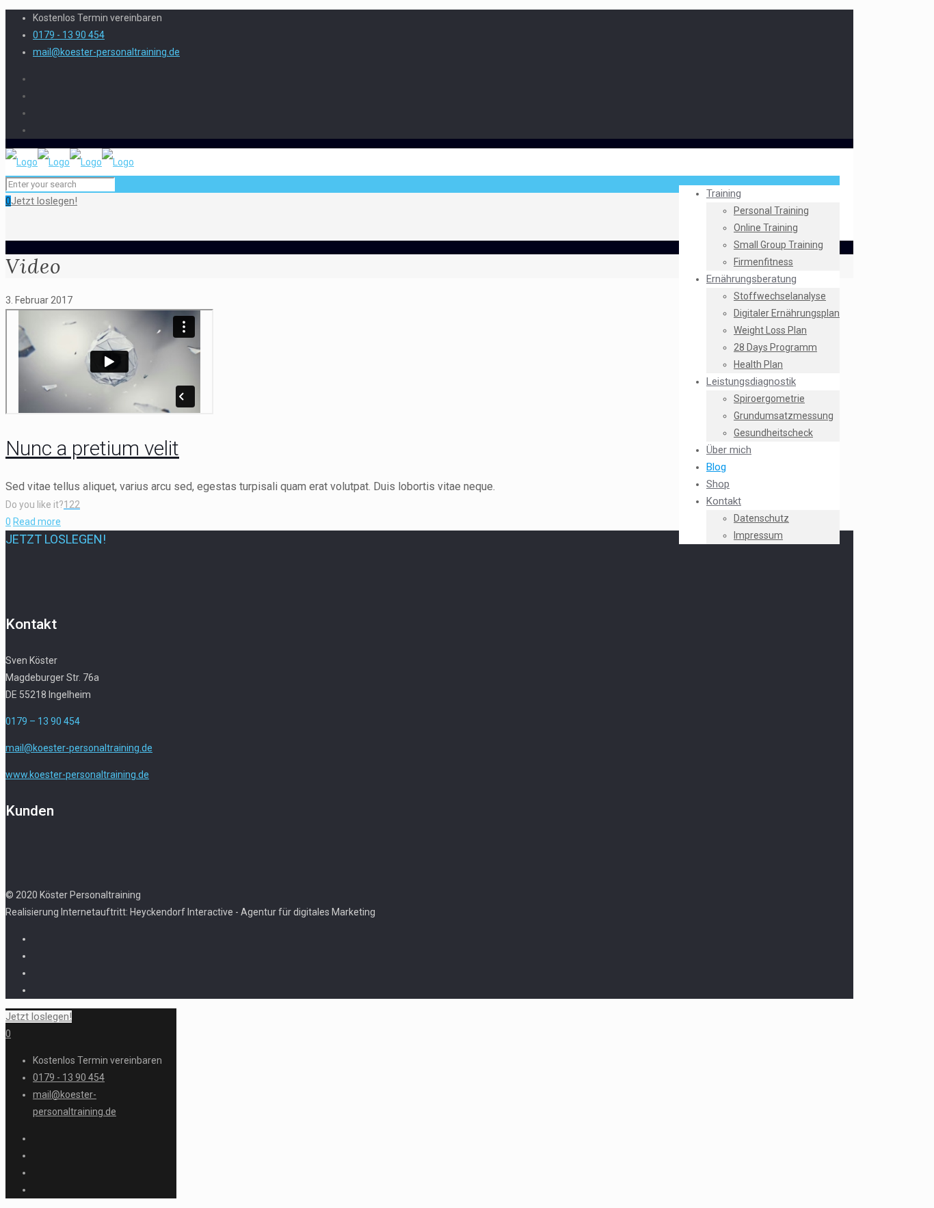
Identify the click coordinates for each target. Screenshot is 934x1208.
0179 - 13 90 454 (69, 34)
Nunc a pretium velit (92, 448)
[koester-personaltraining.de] (69, 162)
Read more (37, 521)
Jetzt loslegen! (44, 201)
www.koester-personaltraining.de (77, 774)
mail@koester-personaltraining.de (106, 51)
